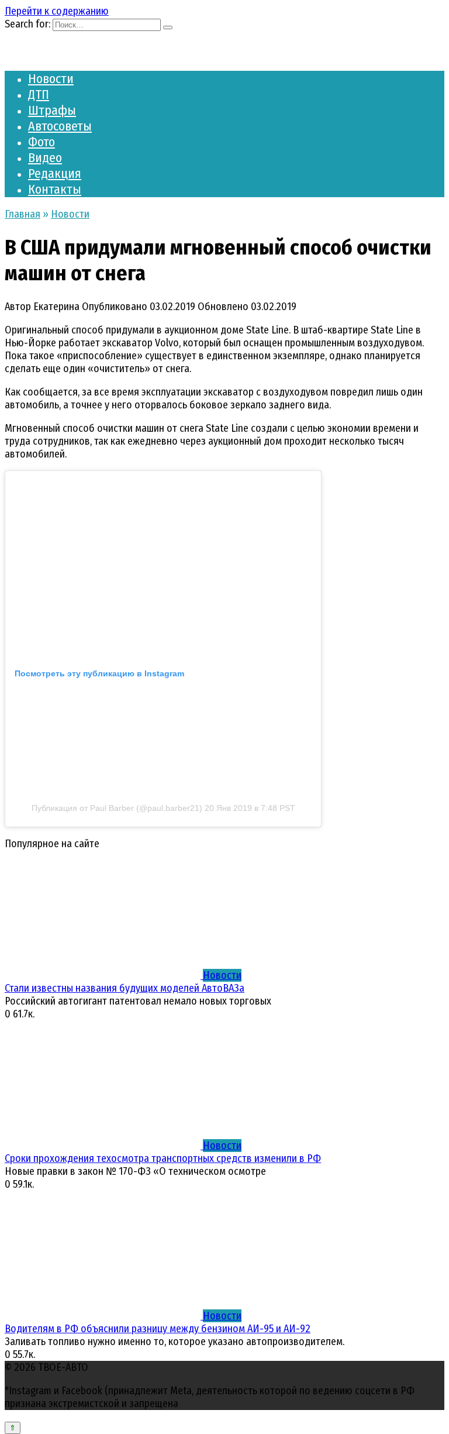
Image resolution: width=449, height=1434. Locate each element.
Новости (51, 79)
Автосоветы (60, 126)
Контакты (54, 189)
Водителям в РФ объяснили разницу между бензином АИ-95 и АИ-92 (157, 1328)
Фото (41, 142)
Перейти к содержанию (57, 11)
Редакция (54, 173)
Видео (45, 158)
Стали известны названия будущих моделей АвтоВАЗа (124, 988)
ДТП (38, 94)
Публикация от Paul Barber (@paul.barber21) (117, 808)
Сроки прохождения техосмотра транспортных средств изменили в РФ (163, 1158)
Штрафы (52, 110)
